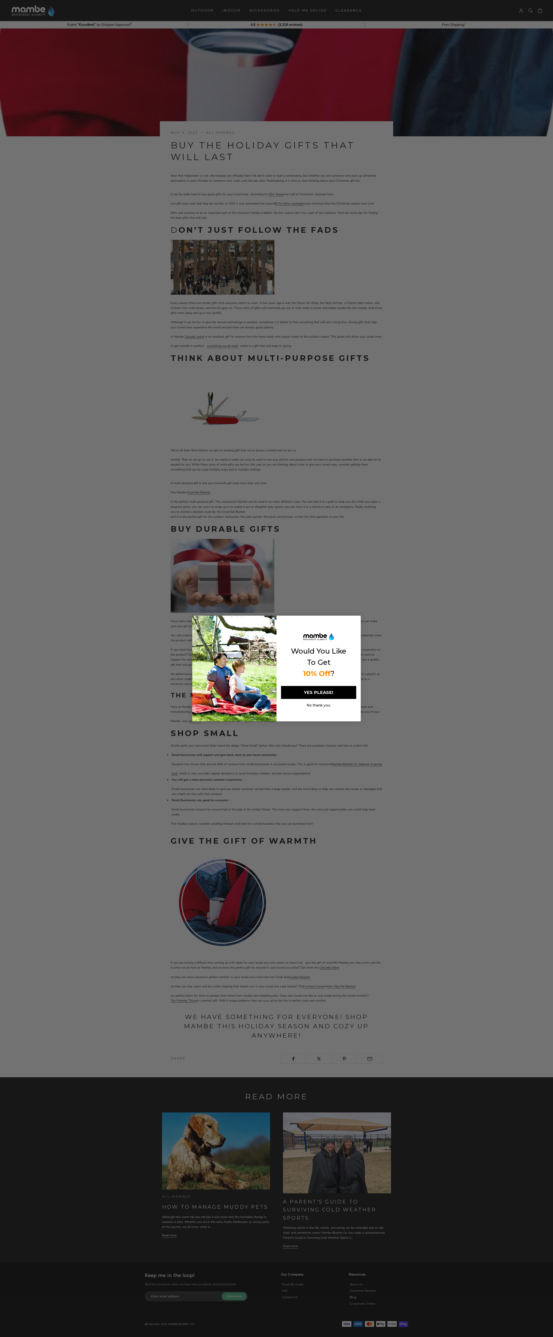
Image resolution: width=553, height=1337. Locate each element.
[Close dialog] (273, 618)
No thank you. (319, 705)
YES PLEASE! (318, 692)
